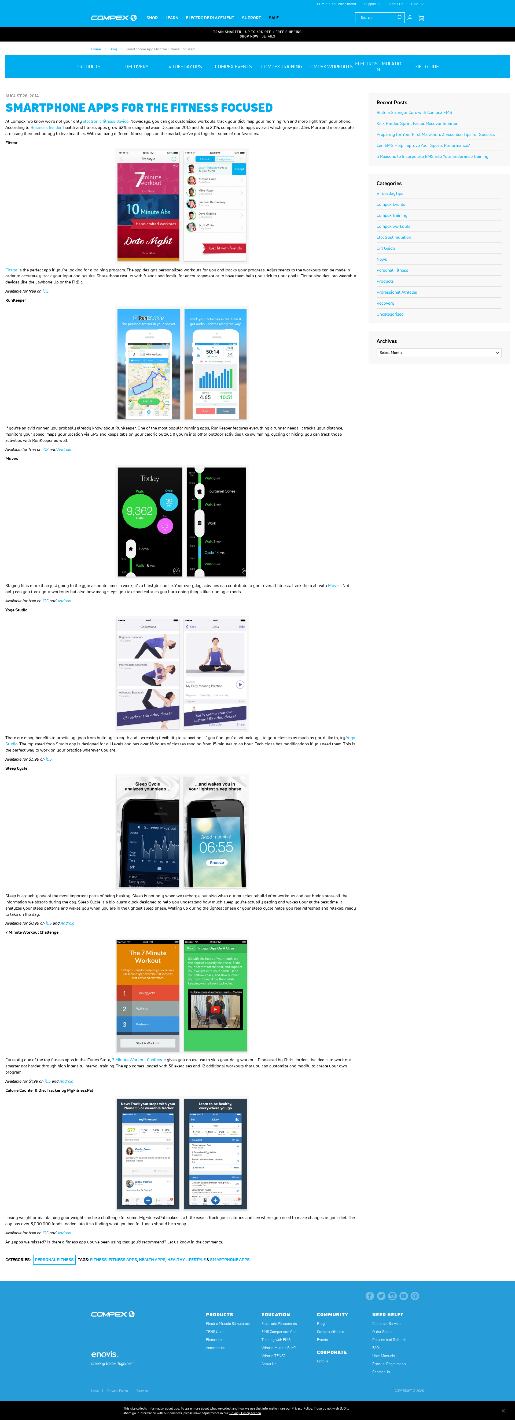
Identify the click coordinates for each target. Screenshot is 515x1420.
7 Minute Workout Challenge (139, 1059)
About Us (396, 4)
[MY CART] (421, 18)
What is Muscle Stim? (279, 1347)
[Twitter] (381, 1296)
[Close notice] (503, 1410)
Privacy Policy (117, 1390)
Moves (334, 585)
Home (96, 49)
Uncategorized (390, 314)
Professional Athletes (397, 292)
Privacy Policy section (245, 1413)
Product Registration (389, 1363)
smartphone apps (230, 1259)
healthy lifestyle (186, 1259)
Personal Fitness (54, 1259)
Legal (95, 1390)
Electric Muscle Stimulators (228, 1323)
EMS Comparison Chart (280, 1331)
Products (385, 281)
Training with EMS (276, 1339)
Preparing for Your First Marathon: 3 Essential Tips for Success (436, 134)
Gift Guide (386, 248)
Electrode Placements (279, 1323)
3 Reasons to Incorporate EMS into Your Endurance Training (432, 156)
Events (322, 1339)
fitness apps (123, 1259)
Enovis (322, 1361)
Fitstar (11, 269)
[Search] (401, 17)
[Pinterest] (415, 1296)
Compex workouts (393, 226)
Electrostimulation (394, 237)
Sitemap (142, 1390)
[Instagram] (392, 1296)
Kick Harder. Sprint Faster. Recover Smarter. (417, 123)
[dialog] (257, 1410)
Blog (113, 49)
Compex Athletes (330, 1331)
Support (370, 4)
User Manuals (383, 1355)
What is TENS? (273, 1355)
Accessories (216, 1347)
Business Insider (46, 127)
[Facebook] (370, 1296)
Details (268, 36)
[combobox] (380, 17)
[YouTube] (403, 1296)
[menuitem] (152, 18)
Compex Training (392, 215)
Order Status (382, 1331)
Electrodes (214, 1339)
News (382, 259)
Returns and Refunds (389, 1339)
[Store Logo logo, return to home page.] (114, 18)
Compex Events (391, 204)
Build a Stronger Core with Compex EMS (414, 112)
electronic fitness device (105, 121)
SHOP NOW (249, 36)
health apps (152, 1259)
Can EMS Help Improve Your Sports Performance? (423, 145)
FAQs (376, 1347)
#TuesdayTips (390, 193)
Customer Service (386, 1323)
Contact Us (381, 1371)
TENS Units (215, 1331)
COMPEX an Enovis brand (336, 4)
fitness (98, 1259)
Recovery (385, 303)
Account (410, 17)
